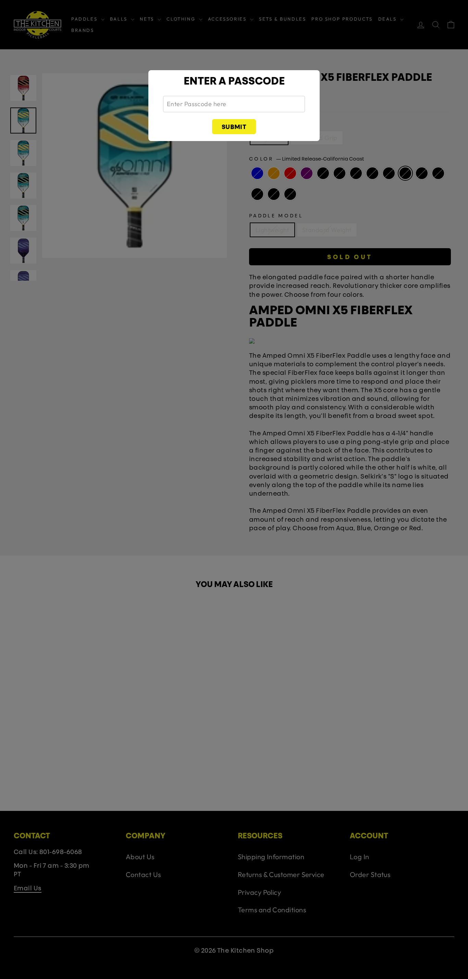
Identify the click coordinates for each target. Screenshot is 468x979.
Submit (234, 128)
